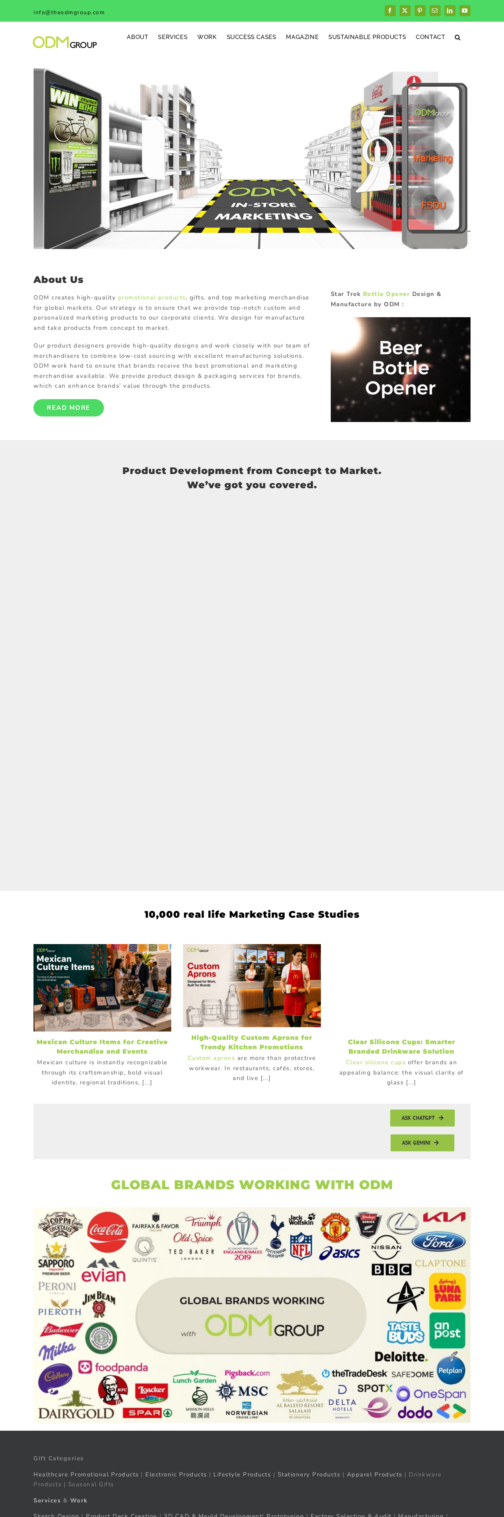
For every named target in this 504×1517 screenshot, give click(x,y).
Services (47, 1500)
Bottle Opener (386, 294)
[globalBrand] (252, 1210)
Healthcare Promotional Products (86, 1474)
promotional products (152, 297)
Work (79, 1500)
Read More (69, 407)
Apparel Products (374, 1474)
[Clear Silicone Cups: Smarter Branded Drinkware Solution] (402, 988)
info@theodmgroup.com (69, 12)
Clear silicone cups (376, 1062)
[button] (458, 37)
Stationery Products (309, 1474)
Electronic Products (176, 1474)
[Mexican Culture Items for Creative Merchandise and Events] (102, 988)
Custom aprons (211, 1058)
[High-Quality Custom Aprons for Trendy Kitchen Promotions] (252, 985)
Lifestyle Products (242, 1474)
